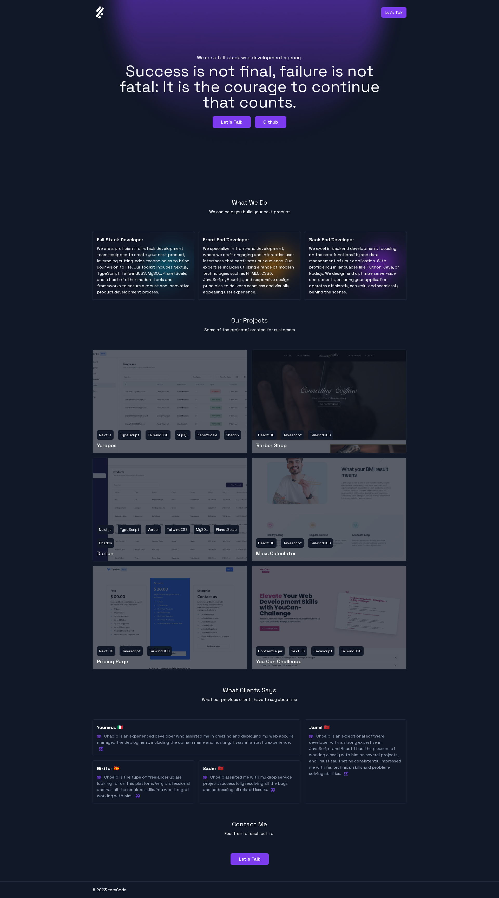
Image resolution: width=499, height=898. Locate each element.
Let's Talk (231, 122)
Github (270, 122)
